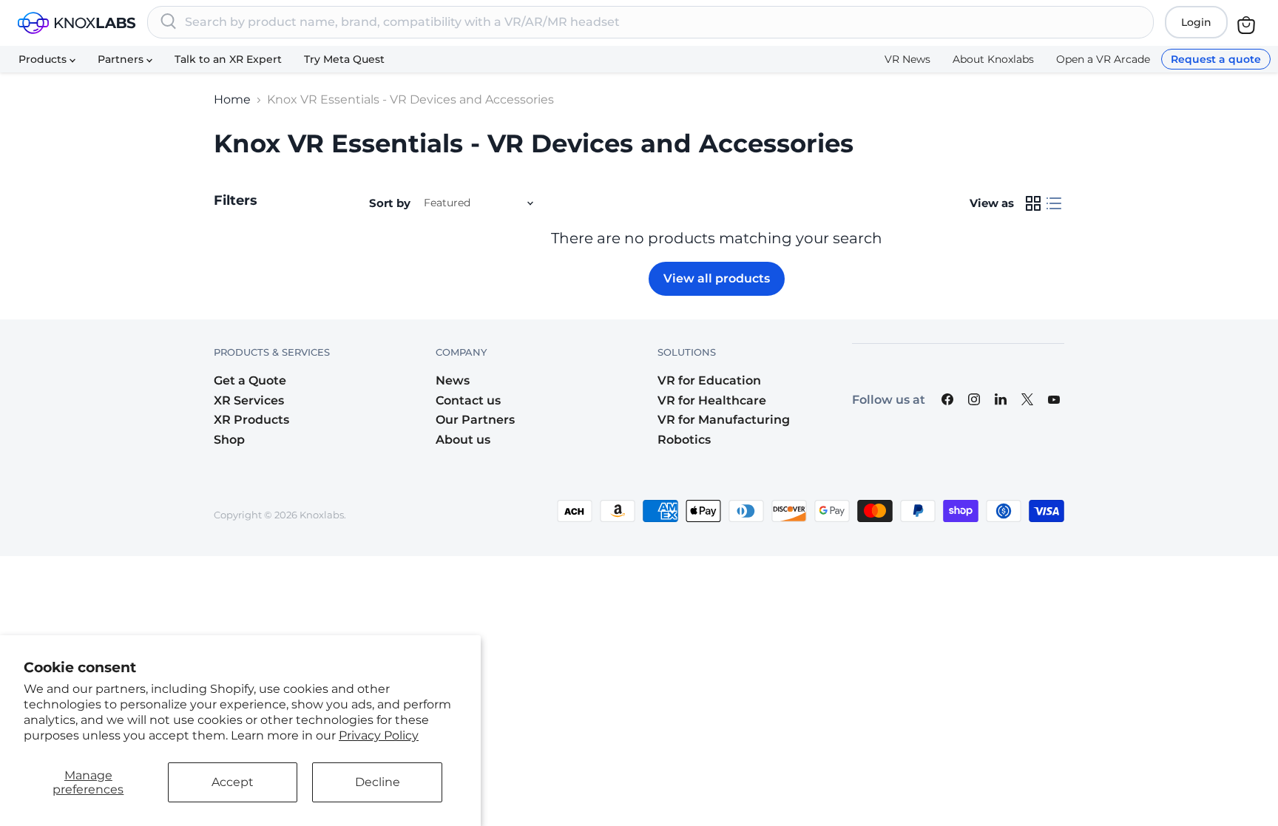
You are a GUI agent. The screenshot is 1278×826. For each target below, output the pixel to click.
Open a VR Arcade (1103, 59)
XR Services (249, 400)
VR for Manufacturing (723, 420)
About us (463, 440)
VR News (907, 59)
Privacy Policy (379, 735)
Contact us (468, 400)
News (453, 380)
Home (232, 99)
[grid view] (1033, 203)
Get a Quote (250, 380)
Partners (122, 59)
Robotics (684, 440)
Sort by (389, 203)
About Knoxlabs (993, 59)
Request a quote (1216, 59)
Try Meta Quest (344, 59)
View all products (716, 278)
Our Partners (475, 420)
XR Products (251, 420)
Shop (229, 440)
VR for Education (709, 380)
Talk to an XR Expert (228, 59)
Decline (377, 782)
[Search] (169, 22)
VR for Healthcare (711, 400)
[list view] (1054, 203)
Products (44, 59)
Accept (233, 782)
